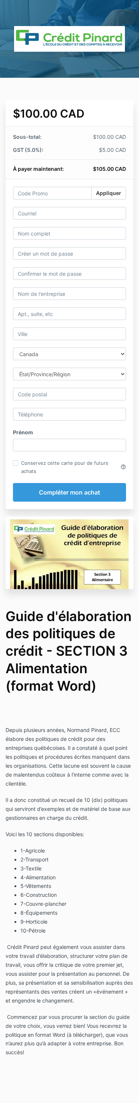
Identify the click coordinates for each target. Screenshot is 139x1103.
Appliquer (108, 193)
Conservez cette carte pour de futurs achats (73, 467)
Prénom (23, 432)
